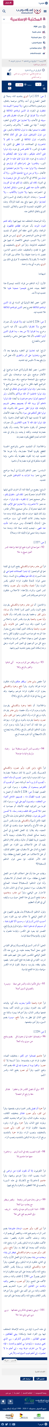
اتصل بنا (16, 1393)
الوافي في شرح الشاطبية (30, 61)
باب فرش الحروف (16, 61)
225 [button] (20, 85)
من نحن (8, 1393)
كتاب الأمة (36, 32)
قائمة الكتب (37, 43)
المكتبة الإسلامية (26, 19)
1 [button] (39, 84)
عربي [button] (42, 3)
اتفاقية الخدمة (27, 1393)
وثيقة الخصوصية (41, 1393)
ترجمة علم (26, 1379)
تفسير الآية (40, 1379)
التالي (7, 1360)
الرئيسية (41, 61)
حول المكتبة (36, 37)
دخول (7, 3)
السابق (13, 1360)
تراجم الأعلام (35, 53)
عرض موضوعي (36, 48)
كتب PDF (38, 27)
